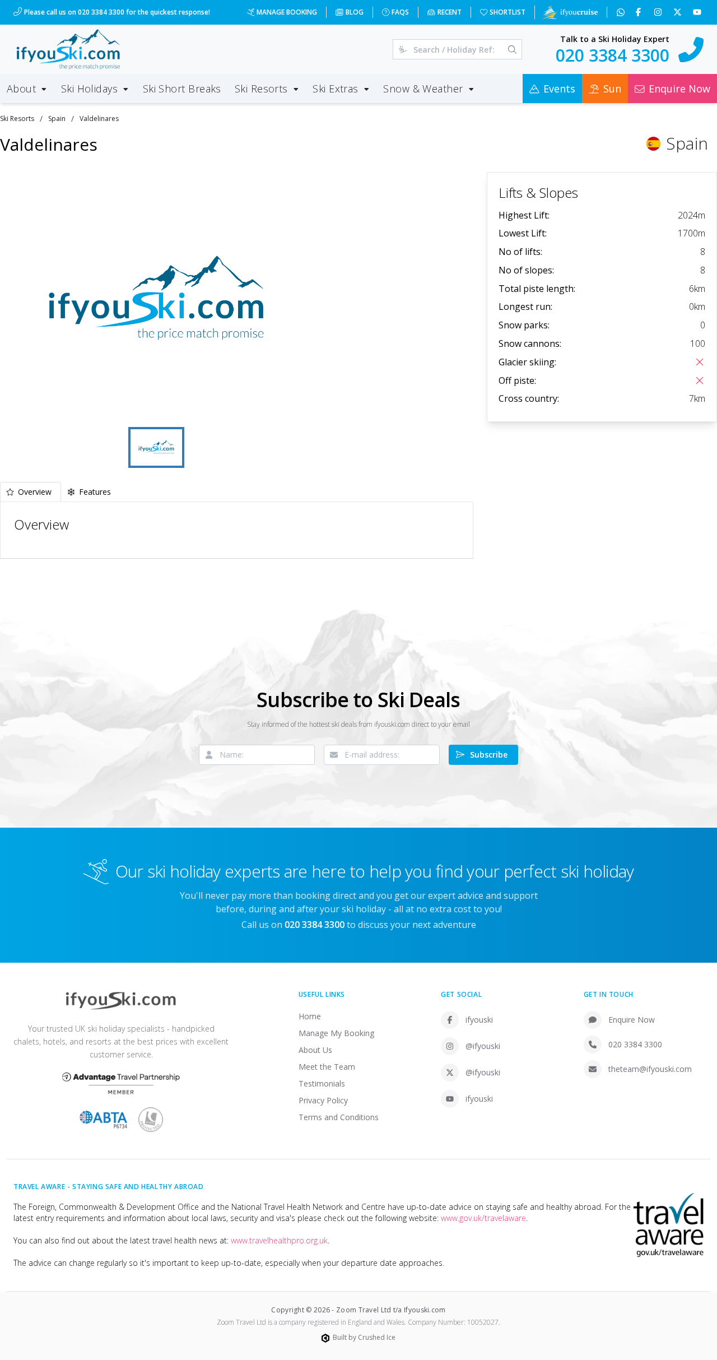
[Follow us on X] (678, 12)
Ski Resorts (17, 118)
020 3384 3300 (635, 1044)
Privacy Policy (323, 1100)
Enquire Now (631, 1019)
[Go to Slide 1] (156, 447)
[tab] (30, 492)
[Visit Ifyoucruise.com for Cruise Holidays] (570, 12)
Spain (57, 118)
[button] (156, 298)
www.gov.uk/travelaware (483, 1218)
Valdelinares (99, 118)
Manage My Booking (336, 1033)
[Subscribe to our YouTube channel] (698, 12)
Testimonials (322, 1083)
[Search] (512, 49)
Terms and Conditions (339, 1117)
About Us (315, 1050)
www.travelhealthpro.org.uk (279, 1240)
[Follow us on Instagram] (659, 12)
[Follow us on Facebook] (639, 12)
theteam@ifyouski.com (650, 1069)
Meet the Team (327, 1066)
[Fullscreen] (296, 407)
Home (310, 1016)
